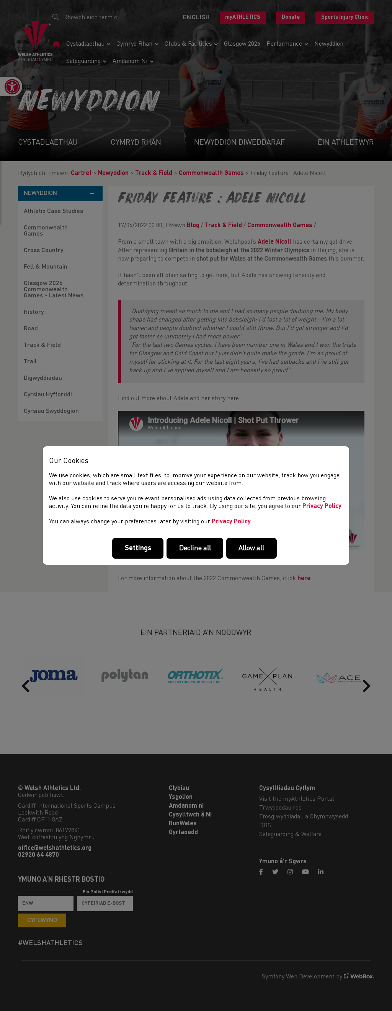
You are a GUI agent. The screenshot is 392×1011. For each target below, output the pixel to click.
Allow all (251, 548)
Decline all (195, 548)
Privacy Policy (321, 506)
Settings (138, 548)
